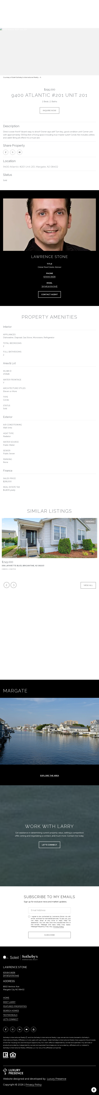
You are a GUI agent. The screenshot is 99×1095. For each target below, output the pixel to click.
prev (7, 585)
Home (6, 998)
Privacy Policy (58, 926)
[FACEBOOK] (5, 1029)
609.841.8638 (49, 277)
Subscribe (49, 935)
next (13, 585)
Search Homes (11, 1010)
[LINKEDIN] (19, 1029)
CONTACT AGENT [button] (49, 294)
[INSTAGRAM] (12, 1029)
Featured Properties (15, 1006)
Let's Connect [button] (49, 845)
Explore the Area (49, 775)
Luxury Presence (56, 1078)
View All (88, 585)
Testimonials (10, 1015)
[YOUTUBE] (26, 1029)
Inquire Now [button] (49, 110)
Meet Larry (9, 1002)
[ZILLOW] (33, 1029)
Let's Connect (10, 1019)
